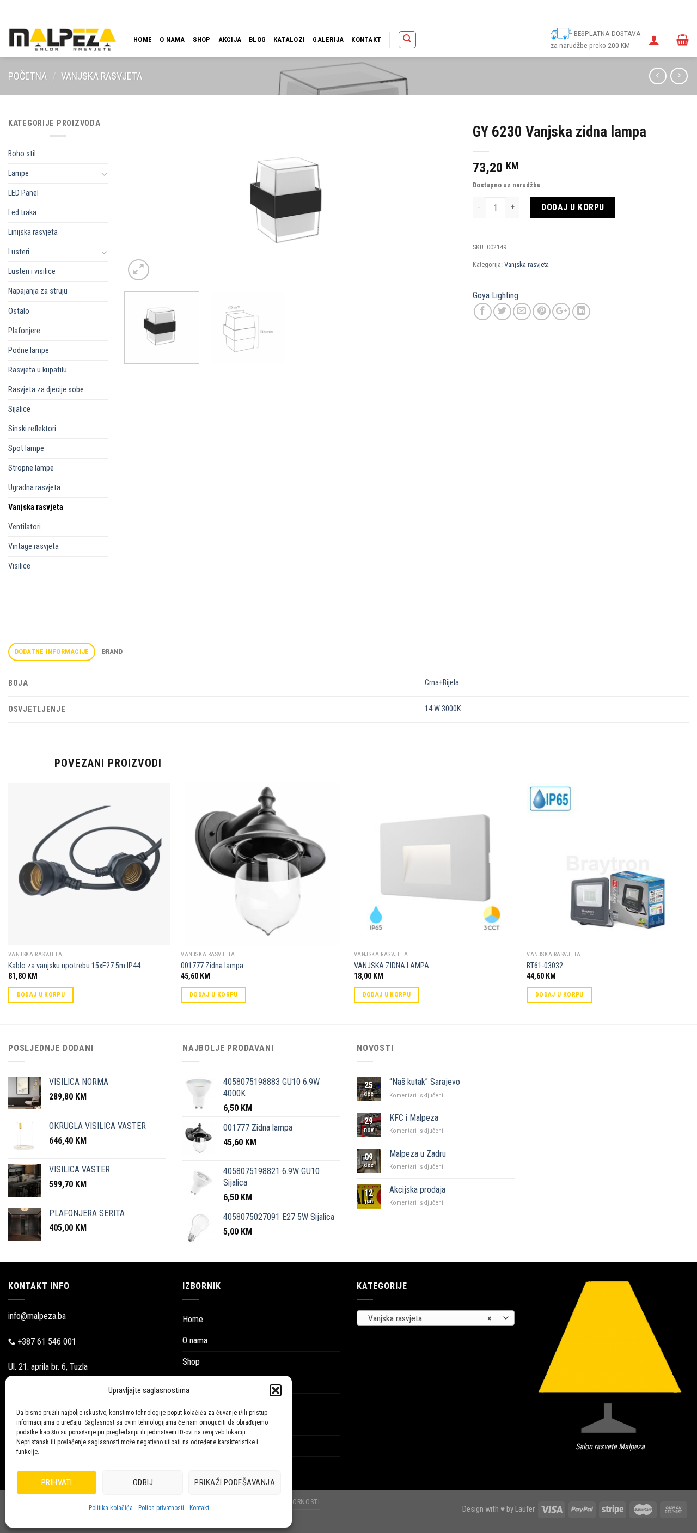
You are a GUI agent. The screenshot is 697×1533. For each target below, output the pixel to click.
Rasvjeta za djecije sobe (46, 389)
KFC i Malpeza (413, 1118)
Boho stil (22, 153)
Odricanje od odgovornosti (616, 11)
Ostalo (18, 311)
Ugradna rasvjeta (34, 487)
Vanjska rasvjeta (101, 76)
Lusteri (18, 251)
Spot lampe (26, 448)
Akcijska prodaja (417, 1189)
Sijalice (19, 409)
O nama (172, 39)
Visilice (19, 566)
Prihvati (56, 1482)
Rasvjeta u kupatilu (37, 370)
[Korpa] (682, 40)
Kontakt (199, 1508)
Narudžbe (485, 11)
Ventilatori (24, 527)
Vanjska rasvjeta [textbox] (430, 1318)
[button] (275, 1390)
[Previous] (145, 200)
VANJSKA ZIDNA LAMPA (391, 965)
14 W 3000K (443, 708)
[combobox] (436, 1318)
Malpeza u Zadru (417, 1154)
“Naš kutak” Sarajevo (424, 1082)
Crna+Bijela (442, 682)
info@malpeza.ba (37, 1316)
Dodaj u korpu (572, 207)
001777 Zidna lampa (212, 965)
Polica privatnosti (161, 1508)
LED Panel (23, 193)
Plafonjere (24, 330)
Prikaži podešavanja (234, 1482)
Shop (202, 39)
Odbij (143, 1482)
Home (142, 39)
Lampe (18, 173)
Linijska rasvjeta (33, 232)
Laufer (525, 1509)
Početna (27, 76)
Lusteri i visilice (32, 271)
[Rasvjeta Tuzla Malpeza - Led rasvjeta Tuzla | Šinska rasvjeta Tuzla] (62, 39)
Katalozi (289, 39)
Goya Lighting (495, 295)
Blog (257, 39)
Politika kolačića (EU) (539, 11)
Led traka (22, 212)
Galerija (328, 39)
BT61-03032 (545, 965)
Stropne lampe (31, 468)
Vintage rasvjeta (33, 546)
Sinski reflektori (32, 428)
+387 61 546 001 (46, 1341)
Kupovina (448, 11)
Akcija (230, 39)
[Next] (436, 200)
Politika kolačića (111, 1508)
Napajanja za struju (38, 291)
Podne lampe (28, 350)
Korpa (416, 11)
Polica (389, 11)
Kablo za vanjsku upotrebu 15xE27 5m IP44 (74, 965)
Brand (112, 652)
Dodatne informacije (52, 652)
